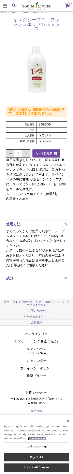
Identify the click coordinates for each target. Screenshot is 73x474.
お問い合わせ (36, 310)
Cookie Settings (36, 446)
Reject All (36, 457)
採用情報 (36, 411)
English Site (36, 353)
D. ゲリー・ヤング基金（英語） (36, 341)
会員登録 (36, 322)
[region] (36, 444)
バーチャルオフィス (36, 316)
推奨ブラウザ (36, 375)
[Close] (68, 420)
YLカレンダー (36, 360)
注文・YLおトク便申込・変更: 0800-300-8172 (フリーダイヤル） (36, 303)
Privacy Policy (37, 438)
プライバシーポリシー (36, 368)
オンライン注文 (36, 334)
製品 (2, 13)
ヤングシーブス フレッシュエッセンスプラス (26, 13)
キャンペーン (36, 349)
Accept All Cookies (36, 467)
